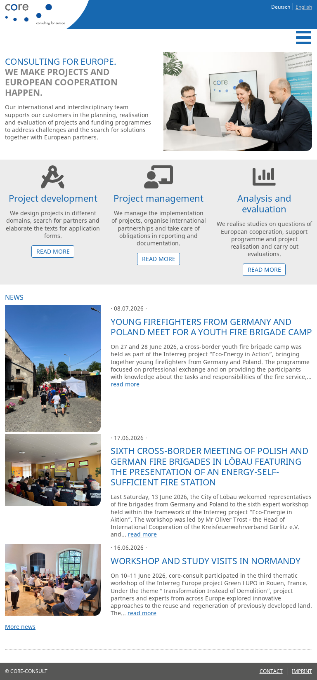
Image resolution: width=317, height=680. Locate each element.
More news (20, 627)
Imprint (302, 671)
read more (53, 251)
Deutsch (280, 6)
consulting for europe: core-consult (45, 14)
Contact (271, 671)
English (304, 6)
